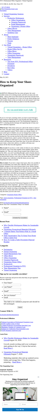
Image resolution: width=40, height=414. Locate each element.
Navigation (3, 10)
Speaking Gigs (12, 33)
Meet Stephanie (12, 37)
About (6, 35)
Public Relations (13, 39)
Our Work (7, 45)
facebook (6, 203)
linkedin (21, 203)
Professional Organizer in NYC (23, 198)
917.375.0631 (6, 7)
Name (6, 208)
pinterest (26, 203)
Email (6, 212)
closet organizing (8, 198)
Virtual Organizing (10, 270)
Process (10, 41)
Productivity (8, 264)
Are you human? (10, 295)
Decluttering (8, 250)
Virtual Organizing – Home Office (19, 47)
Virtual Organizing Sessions (14, 14)
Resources (7, 59)
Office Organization (18, 20)
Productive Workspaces (15, 18)
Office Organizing (13, 53)
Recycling (11, 68)
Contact (6, 74)
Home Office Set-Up (14, 49)
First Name (8, 283)
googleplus (16, 203)
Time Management (14, 30)
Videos (9, 70)
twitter (11, 203)
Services (7, 16)
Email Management (18, 24)
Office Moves (12, 28)
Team (9, 43)
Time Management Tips (12, 268)
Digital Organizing (10, 252)
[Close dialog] (38, 377)
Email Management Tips (12, 254)
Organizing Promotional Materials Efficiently (20, 229)
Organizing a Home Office (20, 26)
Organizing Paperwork (15, 55)
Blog (5, 72)
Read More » (8, 348)
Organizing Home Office (14, 194)
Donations (11, 66)
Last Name (8, 287)
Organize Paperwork (18, 22)
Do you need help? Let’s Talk (20, 110)
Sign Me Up (20, 409)
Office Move (11, 51)
